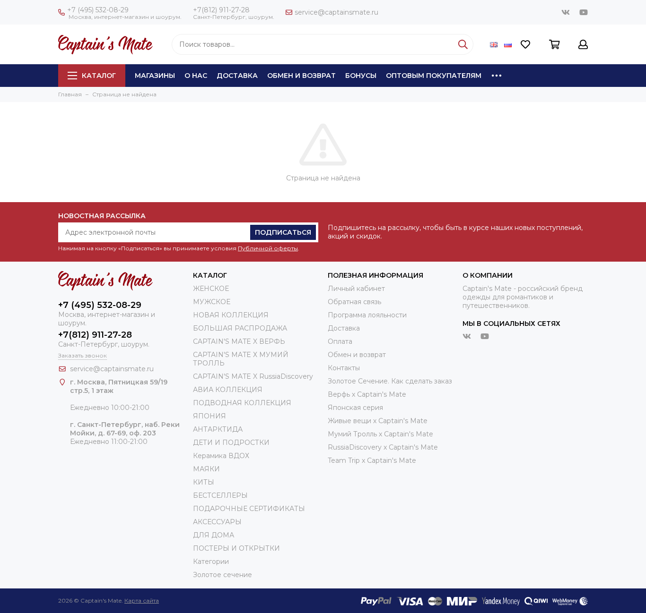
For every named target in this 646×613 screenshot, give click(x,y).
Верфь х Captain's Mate (367, 394)
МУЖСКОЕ (211, 302)
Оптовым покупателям (433, 75)
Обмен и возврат (301, 75)
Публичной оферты (268, 248)
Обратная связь (354, 302)
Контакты (344, 368)
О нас (195, 75)
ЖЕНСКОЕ (211, 288)
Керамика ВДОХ (221, 455)
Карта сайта (141, 600)
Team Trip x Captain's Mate (372, 460)
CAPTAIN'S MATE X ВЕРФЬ (239, 341)
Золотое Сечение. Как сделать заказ (390, 381)
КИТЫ (203, 482)
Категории (211, 561)
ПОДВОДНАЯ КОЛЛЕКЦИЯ (242, 403)
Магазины (155, 75)
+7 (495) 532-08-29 (98, 10)
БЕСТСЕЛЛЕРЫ (220, 495)
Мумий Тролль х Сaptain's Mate (380, 434)
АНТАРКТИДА (218, 429)
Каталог (99, 75)
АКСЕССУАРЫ (217, 522)
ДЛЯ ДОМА (213, 535)
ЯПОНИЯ (209, 416)
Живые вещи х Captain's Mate (378, 421)
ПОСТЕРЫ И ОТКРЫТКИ (236, 548)
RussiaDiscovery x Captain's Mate (383, 447)
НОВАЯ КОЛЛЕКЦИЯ (231, 315)
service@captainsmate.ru (336, 12)
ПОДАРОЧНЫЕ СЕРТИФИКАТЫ (249, 508)
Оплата (340, 341)
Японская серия (355, 407)
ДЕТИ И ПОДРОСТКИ (231, 442)
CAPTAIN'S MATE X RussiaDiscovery (253, 376)
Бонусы (360, 75)
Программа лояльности (367, 315)
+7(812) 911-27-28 (221, 10)
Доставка (237, 75)
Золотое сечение (222, 574)
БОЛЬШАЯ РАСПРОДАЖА (240, 328)
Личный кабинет (356, 288)
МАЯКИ (206, 469)
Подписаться (283, 232)
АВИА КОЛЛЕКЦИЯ (227, 389)
